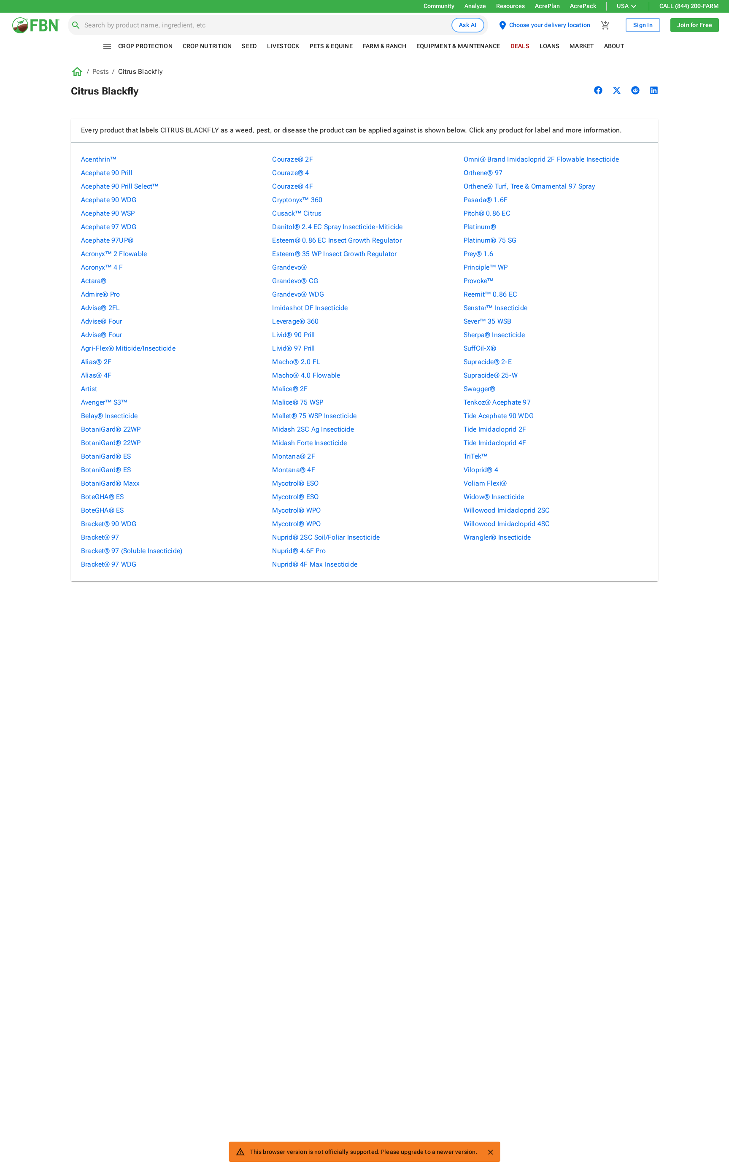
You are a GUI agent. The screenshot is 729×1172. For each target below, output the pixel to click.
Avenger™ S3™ (104, 402)
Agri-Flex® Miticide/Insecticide (128, 348)
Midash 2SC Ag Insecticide (313, 429)
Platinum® (480, 227)
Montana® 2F (293, 456)
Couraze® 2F (292, 159)
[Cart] (605, 25)
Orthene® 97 (483, 173)
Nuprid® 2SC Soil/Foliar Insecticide (326, 537)
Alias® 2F (96, 362)
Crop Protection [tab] (145, 46)
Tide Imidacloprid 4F (495, 443)
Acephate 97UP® (107, 240)
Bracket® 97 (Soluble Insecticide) (131, 551)
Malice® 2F (290, 389)
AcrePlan (547, 6)
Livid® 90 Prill (293, 335)
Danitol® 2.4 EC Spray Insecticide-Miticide (337, 227)
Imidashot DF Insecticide (310, 308)
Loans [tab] (549, 46)
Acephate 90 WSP (108, 213)
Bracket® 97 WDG (108, 564)
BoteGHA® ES (102, 497)
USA (623, 6)
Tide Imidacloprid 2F (495, 429)
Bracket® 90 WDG (108, 524)
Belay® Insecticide (109, 416)
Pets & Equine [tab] (331, 46)
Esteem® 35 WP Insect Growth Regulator (334, 254)
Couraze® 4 (290, 173)
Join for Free (694, 25)
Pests (100, 72)
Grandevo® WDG (298, 294)
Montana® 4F (293, 470)
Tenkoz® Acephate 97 (497, 402)
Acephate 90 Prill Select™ (120, 186)
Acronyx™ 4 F (102, 267)
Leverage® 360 (295, 321)
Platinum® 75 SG (490, 240)
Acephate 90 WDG (108, 200)
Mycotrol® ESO (295, 483)
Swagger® (480, 389)
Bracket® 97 (100, 537)
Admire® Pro (100, 294)
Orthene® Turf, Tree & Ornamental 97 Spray (529, 186)
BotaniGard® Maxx (110, 483)
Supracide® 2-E (488, 362)
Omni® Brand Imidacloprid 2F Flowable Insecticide (541, 159)
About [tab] (614, 46)
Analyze (475, 6)
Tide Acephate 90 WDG (499, 416)
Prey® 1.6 (479, 254)
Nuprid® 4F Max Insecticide (314, 564)
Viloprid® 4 (481, 470)
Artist (89, 389)
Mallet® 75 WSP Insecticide (314, 416)
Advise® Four (101, 321)
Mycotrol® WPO (296, 510)
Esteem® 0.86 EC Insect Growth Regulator (337, 240)
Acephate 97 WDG (108, 227)
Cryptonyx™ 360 (297, 200)
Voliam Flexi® (485, 483)
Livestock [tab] (283, 46)
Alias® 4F (96, 375)
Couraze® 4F (292, 186)
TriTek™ (476, 456)
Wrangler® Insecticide (497, 537)
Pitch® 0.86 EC (487, 213)
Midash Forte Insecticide (309, 443)
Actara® (94, 281)
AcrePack (583, 6)
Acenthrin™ (98, 159)
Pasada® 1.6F (486, 200)
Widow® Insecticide (494, 497)
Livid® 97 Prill (293, 348)
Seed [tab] (249, 46)
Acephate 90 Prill (106, 173)
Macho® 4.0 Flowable (306, 375)
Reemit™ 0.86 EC (490, 294)
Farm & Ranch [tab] (384, 46)
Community (439, 6)
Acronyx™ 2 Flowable (114, 254)
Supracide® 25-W (491, 375)
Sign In (643, 25)
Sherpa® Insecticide (494, 335)
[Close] (490, 1152)
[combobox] (266, 25)
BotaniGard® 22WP (111, 429)
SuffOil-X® (480, 348)
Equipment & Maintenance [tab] (458, 46)
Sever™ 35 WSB (488, 321)
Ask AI (468, 25)
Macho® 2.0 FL (296, 362)
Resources (510, 6)
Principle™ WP (486, 267)
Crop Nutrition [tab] (207, 46)
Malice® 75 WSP (297, 402)
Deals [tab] (519, 46)
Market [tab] (582, 46)
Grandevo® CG (295, 281)
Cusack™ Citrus (296, 213)
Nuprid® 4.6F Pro (299, 551)
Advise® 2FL (100, 308)
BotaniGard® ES (106, 456)
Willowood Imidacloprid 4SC (507, 524)
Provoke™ (479, 281)
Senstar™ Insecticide (495, 308)
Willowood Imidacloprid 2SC (507, 510)
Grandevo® (289, 267)
